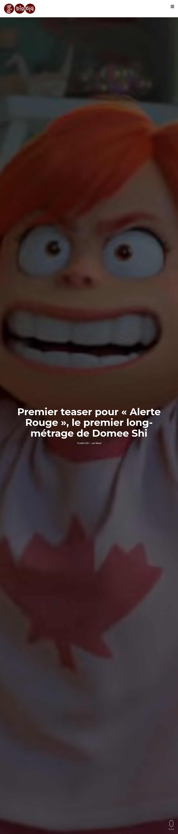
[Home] (20, 9)
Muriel (98, 443)
